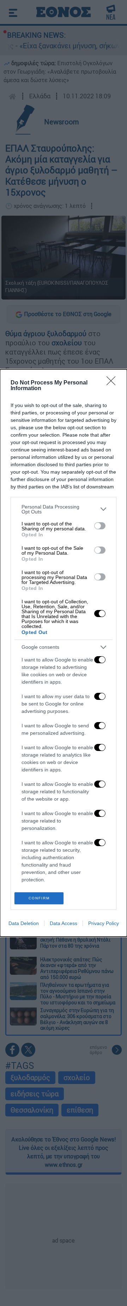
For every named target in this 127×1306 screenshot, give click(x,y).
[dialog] (63, 653)
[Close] (113, 383)
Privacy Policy (103, 923)
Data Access (63, 923)
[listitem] (63, 509)
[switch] (99, 525)
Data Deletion (23, 923)
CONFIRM (39, 898)
